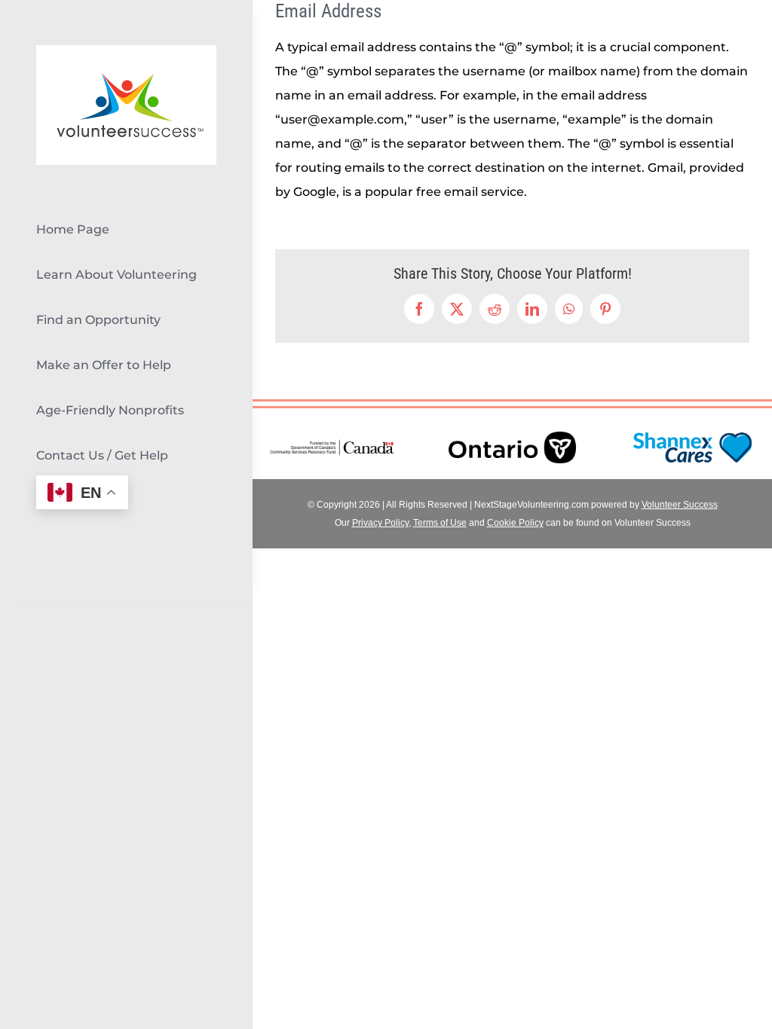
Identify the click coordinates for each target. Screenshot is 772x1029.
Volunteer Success (680, 504)
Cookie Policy (515, 523)
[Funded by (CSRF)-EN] (332, 443)
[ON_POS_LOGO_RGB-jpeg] (512, 421)
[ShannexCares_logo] (692, 432)
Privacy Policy (380, 523)
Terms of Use (440, 523)
